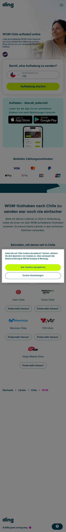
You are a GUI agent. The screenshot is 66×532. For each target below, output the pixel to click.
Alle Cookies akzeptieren (33, 267)
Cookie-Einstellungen (33, 276)
